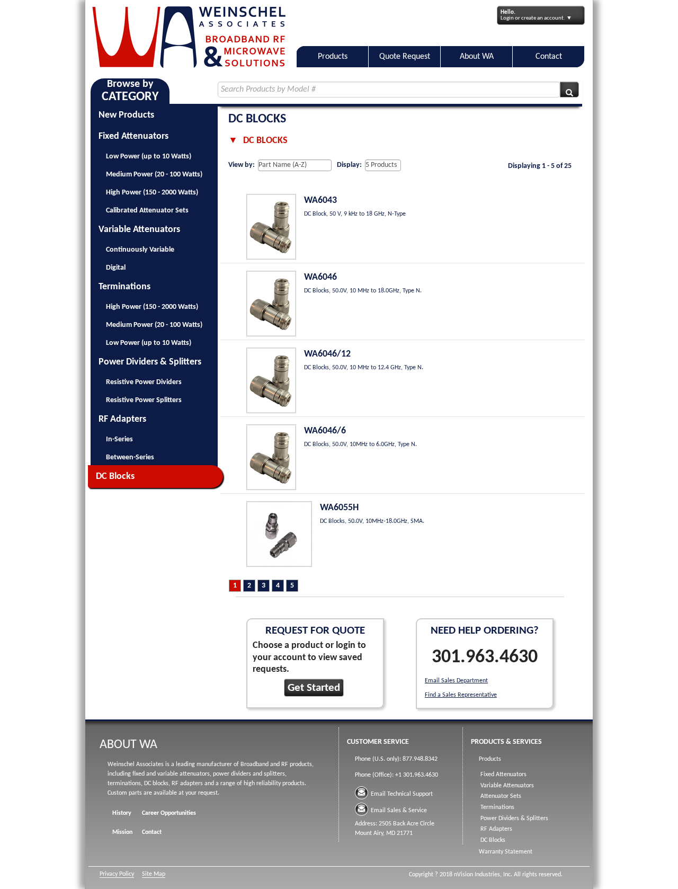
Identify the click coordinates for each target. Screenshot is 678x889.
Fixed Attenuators (133, 136)
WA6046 (320, 277)
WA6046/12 (327, 354)
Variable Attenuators (139, 230)
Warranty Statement (505, 852)
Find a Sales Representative (461, 695)
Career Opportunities (169, 813)
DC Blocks (115, 477)
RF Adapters (122, 419)
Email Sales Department (456, 681)
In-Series (119, 439)
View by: (241, 165)
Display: (349, 165)
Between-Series (130, 457)
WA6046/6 (325, 431)
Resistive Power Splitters (144, 400)
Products (332, 56)
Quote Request (404, 56)
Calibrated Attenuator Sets (147, 211)
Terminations (124, 287)
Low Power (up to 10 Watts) (148, 157)
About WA (477, 56)
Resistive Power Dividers (144, 382)
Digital (116, 268)
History (121, 813)
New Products (126, 115)
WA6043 (320, 200)
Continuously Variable (140, 250)
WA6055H (339, 508)
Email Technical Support (402, 794)
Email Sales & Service (399, 810)
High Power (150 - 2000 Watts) (152, 193)
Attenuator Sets (500, 796)
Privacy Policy (117, 874)
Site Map (153, 874)
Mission (122, 832)
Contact (549, 56)
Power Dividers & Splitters (150, 362)
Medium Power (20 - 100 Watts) (154, 175)
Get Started (314, 688)
